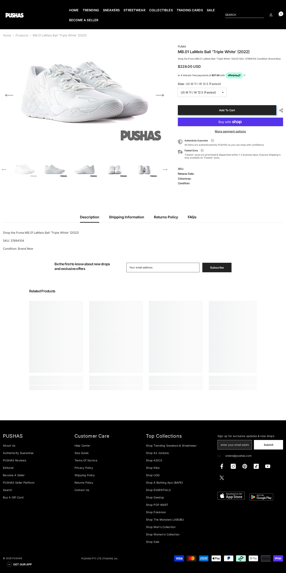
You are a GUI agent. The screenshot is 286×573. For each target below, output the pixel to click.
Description (89, 217)
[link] (56, 383)
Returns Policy (166, 217)
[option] (84, 95)
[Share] (279, 110)
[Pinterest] (244, 466)
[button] (9, 95)
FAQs (192, 217)
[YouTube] (267, 466)
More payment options (230, 131)
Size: (199, 84)
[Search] (244, 15)
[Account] (271, 14)
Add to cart (227, 110)
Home (7, 35)
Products (22, 35)
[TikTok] (256, 466)
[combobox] (241, 15)
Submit (268, 444)
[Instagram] (233, 466)
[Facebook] (222, 466)
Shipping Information (126, 217)
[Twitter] (222, 477)
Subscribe (217, 267)
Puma (182, 46)
